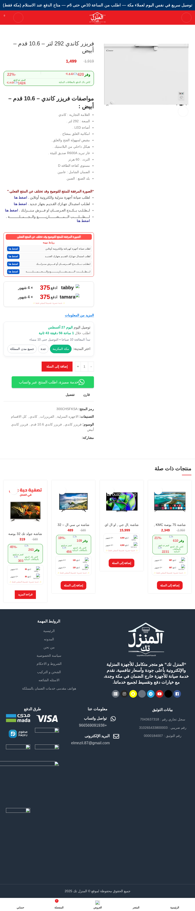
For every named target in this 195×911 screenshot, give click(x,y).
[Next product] (6, 33)
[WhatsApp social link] (67, 438)
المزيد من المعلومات (79, 315)
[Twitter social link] (72, 438)
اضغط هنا (20, 197)
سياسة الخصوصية (49, 655)
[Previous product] (15, 33)
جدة (43, 349)
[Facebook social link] (78, 438)
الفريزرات (47, 416)
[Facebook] (177, 694)
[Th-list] (115, 694)
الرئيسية (49, 631)
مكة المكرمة (61, 349)
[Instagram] (124, 694)
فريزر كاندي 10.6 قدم (46, 424)
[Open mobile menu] (186, 17)
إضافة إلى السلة (57, 366)
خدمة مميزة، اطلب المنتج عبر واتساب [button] (48, 382)
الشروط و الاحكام (49, 664)
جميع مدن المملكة (22, 349)
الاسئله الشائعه (49, 680)
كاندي (33, 416)
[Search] (18, 17)
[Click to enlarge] (183, 111)
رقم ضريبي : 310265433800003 (162, 728)
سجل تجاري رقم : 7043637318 (162, 719)
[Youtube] (159, 694)
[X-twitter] (168, 694)
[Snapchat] (133, 694)
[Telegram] (151, 694)
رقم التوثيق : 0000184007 (162, 736)
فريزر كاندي (73, 424)
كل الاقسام (19, 416)
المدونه (49, 639)
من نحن (49, 647)
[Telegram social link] (61, 438)
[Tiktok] (142, 694)
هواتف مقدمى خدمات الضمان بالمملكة (49, 688)
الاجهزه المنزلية (67, 416)
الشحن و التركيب (49, 672)
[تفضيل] (158, 490)
